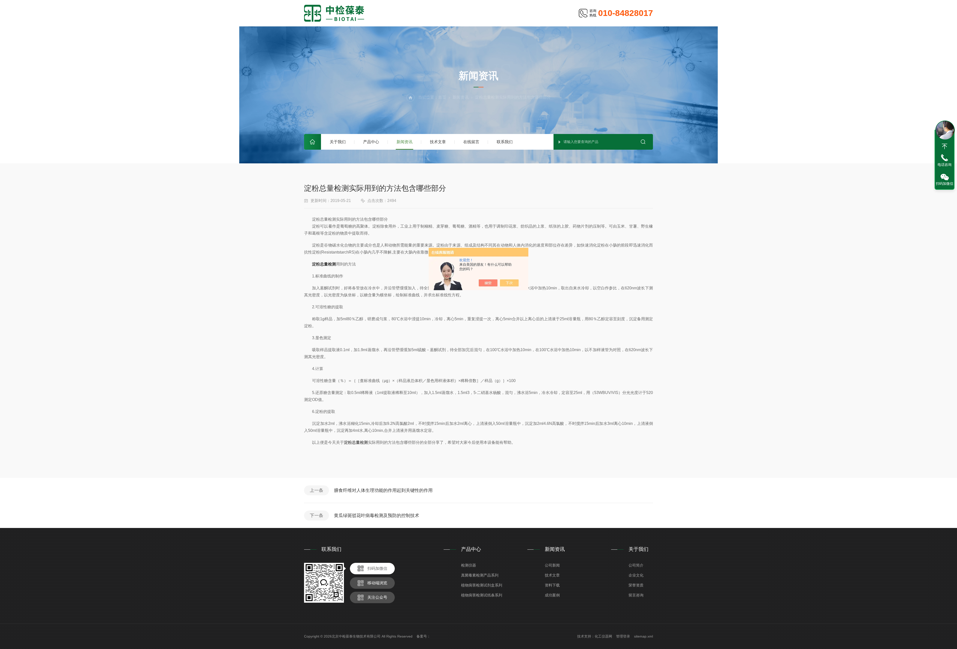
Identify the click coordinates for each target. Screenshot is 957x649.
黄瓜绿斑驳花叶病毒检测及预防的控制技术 (376, 515)
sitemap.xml (643, 636)
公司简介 (636, 565)
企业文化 (636, 575)
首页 (312, 142)
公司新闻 (552, 565)
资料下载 (552, 585)
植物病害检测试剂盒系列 (481, 585)
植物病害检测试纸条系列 (481, 595)
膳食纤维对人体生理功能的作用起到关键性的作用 (383, 490)
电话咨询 (945, 165)
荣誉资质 (636, 585)
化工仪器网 (603, 636)
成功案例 (552, 595)
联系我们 (505, 142)
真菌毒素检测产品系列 (479, 575)
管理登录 (623, 636)
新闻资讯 (404, 142)
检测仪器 (468, 565)
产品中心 (371, 142)
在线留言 (471, 142)
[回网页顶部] (944, 146)
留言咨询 (636, 595)
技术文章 (438, 142)
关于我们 (338, 142)
